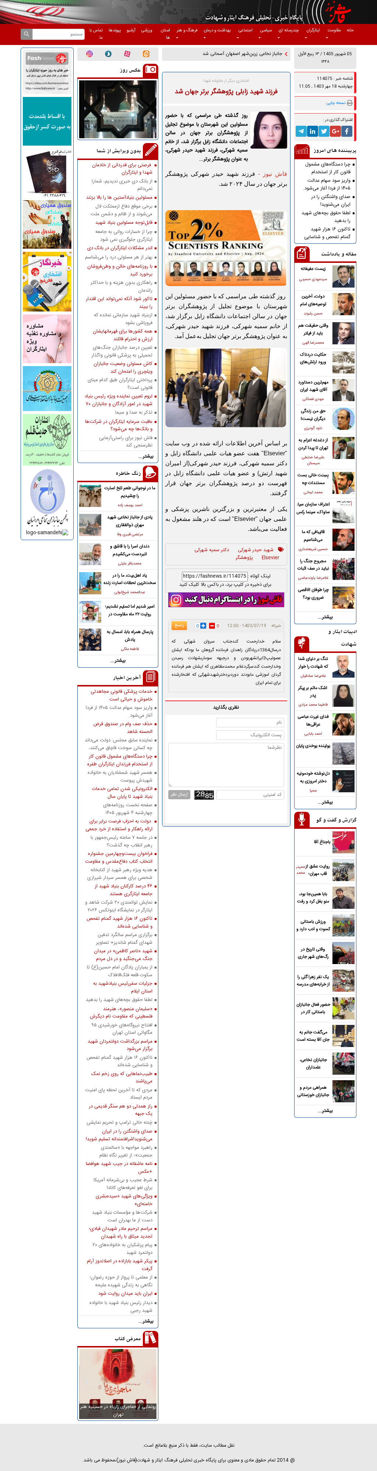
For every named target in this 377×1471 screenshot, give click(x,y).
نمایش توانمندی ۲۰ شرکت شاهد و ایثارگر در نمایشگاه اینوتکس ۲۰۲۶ (118, 906)
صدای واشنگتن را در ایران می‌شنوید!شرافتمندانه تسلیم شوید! (326, 200)
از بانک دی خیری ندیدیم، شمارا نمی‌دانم (122, 185)
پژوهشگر (244, 558)
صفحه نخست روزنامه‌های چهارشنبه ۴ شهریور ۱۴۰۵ (127, 808)
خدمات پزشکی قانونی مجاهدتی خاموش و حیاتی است (121, 695)
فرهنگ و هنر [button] (187, 30)
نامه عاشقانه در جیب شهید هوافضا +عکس (119, 1167)
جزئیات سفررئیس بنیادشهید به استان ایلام (122, 987)
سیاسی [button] (266, 30)
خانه (350, 30)
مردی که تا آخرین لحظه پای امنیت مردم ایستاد (118, 1093)
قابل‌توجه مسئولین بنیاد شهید (123, 223)
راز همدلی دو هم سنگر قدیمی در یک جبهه (120, 1110)
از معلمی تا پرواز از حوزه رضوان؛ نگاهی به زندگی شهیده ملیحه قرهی (120, 1281)
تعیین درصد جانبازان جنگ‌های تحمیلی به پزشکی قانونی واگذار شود (121, 351)
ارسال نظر (179, 794)
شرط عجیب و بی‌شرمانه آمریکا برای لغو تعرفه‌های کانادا (123, 1183)
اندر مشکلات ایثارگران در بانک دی (119, 248)
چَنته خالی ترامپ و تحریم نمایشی (119, 1123)
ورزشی (146, 30)
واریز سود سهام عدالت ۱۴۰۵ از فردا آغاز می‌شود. (326, 184)
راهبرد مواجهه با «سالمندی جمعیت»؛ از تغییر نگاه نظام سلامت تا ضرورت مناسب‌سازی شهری (122, 1151)
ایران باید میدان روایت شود (125, 1294)
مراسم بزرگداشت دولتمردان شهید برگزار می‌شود (120, 1045)
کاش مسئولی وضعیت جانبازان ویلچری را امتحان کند (123, 367)
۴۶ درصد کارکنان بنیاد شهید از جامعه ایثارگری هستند (123, 890)
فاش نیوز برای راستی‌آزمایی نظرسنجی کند (125, 441)
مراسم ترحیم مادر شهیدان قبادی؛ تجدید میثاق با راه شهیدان (120, 1232)
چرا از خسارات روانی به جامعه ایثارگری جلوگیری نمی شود (123, 235)
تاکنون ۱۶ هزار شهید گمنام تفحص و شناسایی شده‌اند (327, 233)
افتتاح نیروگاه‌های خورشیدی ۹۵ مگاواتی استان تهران (121, 1029)
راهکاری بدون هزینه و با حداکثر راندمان (121, 286)
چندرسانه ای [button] (289, 30)
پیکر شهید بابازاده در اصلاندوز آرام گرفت (119, 1265)
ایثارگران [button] (313, 30)
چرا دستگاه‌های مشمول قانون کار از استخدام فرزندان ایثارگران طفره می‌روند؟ (327, 168)
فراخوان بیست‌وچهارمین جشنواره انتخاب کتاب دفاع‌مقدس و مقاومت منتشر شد (118, 857)
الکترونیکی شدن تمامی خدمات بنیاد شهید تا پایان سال (122, 792)
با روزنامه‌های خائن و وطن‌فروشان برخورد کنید (119, 270)
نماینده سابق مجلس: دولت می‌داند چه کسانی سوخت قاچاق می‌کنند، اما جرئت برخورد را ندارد (118, 744)
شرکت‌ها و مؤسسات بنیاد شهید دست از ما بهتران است (122, 1216)
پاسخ (179, 625)
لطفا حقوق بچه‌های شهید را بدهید (326, 216)
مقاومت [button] (334, 30)
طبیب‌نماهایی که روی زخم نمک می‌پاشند (121, 1077)
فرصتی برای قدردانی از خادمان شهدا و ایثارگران (122, 168)
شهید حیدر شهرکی (256, 550)
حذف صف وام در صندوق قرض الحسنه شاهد (122, 727)
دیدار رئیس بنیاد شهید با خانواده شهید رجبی (120, 1306)
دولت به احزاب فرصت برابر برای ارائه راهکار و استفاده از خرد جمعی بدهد (118, 825)
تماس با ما (96, 34)
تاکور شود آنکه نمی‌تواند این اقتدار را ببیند (119, 302)
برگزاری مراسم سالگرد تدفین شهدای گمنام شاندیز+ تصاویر (124, 938)
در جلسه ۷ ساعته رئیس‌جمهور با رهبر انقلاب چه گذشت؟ (121, 841)
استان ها (165, 34)
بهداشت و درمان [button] (217, 30)
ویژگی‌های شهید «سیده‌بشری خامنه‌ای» (124, 1200)
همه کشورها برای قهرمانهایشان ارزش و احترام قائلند (122, 335)
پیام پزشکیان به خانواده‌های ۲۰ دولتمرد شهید (122, 1248)
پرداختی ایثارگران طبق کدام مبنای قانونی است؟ (120, 383)
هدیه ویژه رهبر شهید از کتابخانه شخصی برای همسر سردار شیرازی (119, 873)
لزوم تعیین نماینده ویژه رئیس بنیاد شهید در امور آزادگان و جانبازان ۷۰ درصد (118, 400)
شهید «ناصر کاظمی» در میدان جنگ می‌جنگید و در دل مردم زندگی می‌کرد (123, 954)
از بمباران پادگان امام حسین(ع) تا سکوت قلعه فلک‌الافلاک (119, 971)
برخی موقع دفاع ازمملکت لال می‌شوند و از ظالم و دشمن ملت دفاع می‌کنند (121, 210)
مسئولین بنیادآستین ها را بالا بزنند (119, 198)
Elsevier (270, 558)
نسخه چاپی (336, 103)
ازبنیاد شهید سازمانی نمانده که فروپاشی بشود (123, 319)
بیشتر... (325, 617)
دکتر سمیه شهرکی (211, 550)
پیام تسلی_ (271, 54)
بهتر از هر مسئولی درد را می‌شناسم (118, 257)
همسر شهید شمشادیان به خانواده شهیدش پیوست (120, 776)
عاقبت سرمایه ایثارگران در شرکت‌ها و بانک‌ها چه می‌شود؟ (118, 425)
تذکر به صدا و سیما (133, 413)
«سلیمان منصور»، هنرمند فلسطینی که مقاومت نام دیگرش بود (121, 1012)
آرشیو (131, 30)
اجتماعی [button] (246, 30)
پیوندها (115, 30)
